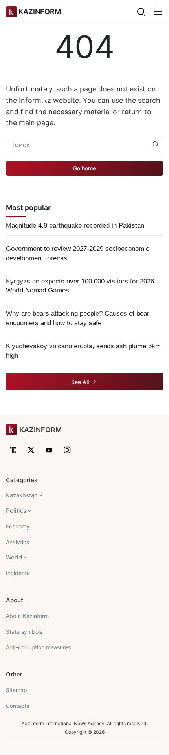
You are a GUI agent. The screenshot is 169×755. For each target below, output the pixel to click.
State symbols (24, 631)
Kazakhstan (22, 495)
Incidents (17, 573)
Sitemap (16, 690)
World (14, 557)
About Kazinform (27, 615)
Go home (84, 168)
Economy (17, 526)
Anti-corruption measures (38, 647)
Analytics (17, 542)
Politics (16, 510)
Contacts (17, 705)
